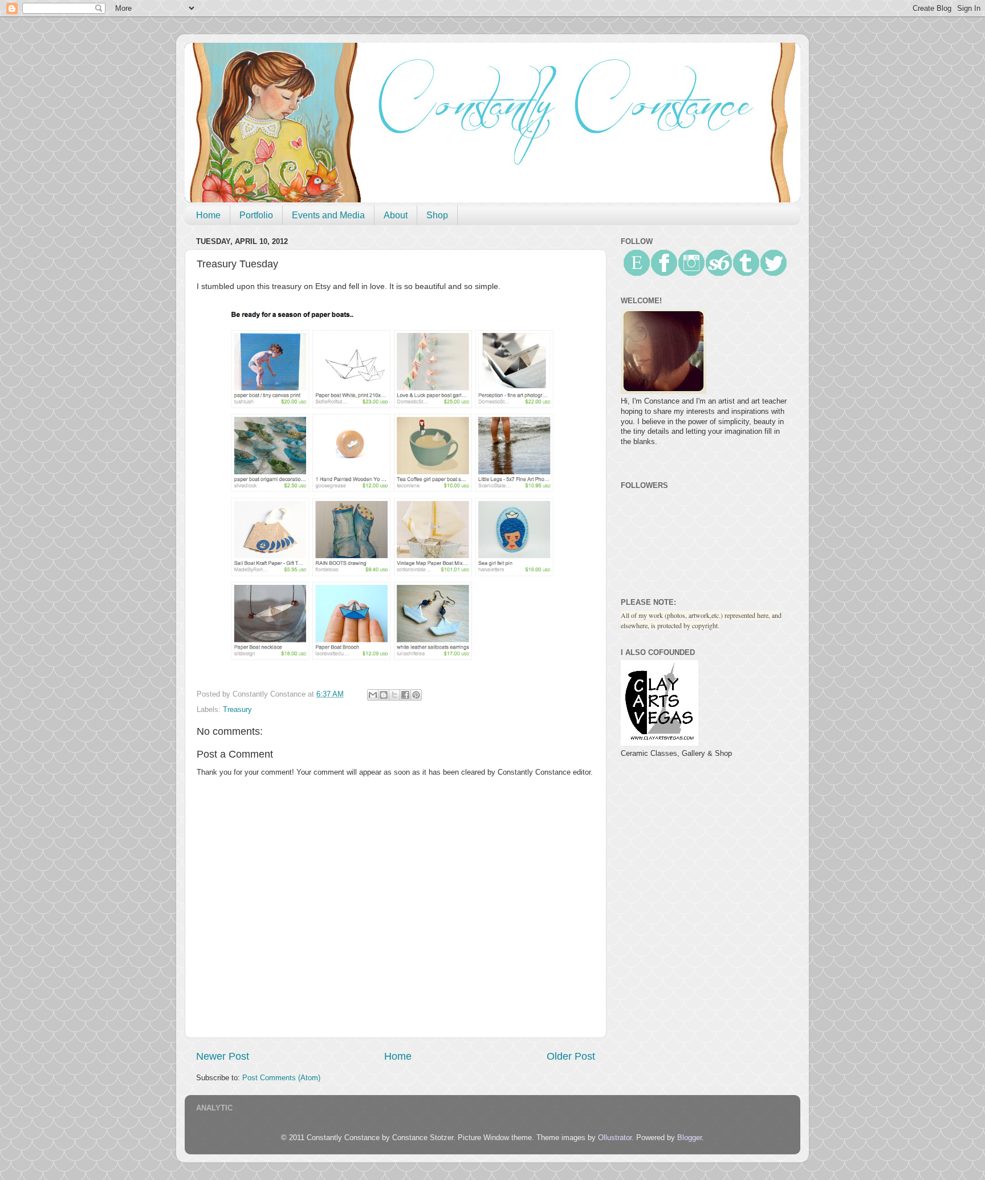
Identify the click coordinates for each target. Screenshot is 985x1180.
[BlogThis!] (383, 695)
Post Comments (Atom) (281, 1078)
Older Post (571, 1056)
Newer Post (222, 1056)
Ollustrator (615, 1138)
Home (208, 215)
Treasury (237, 710)
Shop (437, 215)
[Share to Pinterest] (416, 695)
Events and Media (328, 215)
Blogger (689, 1138)
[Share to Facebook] (405, 695)
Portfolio (256, 215)
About (396, 215)
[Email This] (372, 695)
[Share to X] (394, 695)
